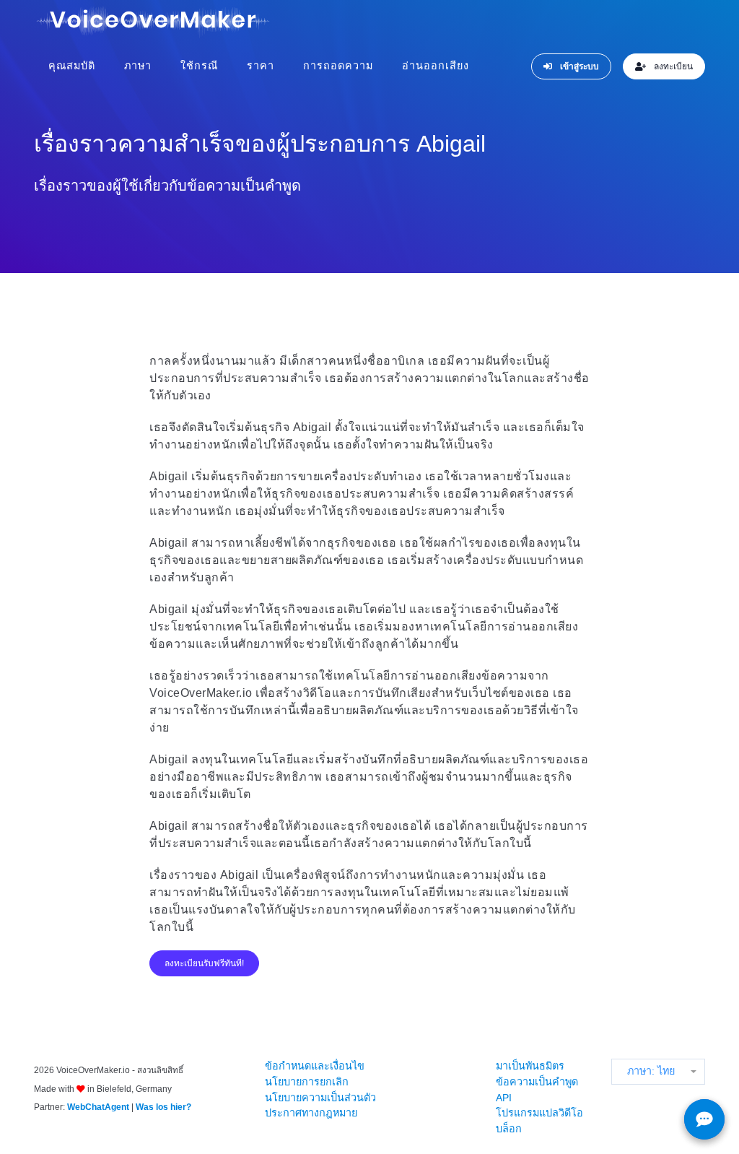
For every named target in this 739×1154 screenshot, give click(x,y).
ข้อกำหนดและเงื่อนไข (314, 1066)
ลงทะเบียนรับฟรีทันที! (204, 963)
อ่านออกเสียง (435, 65)
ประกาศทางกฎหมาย (311, 1113)
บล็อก (509, 1129)
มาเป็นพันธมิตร (530, 1066)
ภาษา (138, 65)
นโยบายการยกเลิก (307, 1082)
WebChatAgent (98, 1107)
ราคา (260, 65)
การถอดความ (338, 65)
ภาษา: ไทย (651, 1071)
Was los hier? (163, 1107)
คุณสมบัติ (71, 65)
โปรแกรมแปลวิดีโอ (539, 1113)
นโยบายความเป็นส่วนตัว (320, 1097)
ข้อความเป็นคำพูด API (537, 1089)
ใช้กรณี (199, 65)
